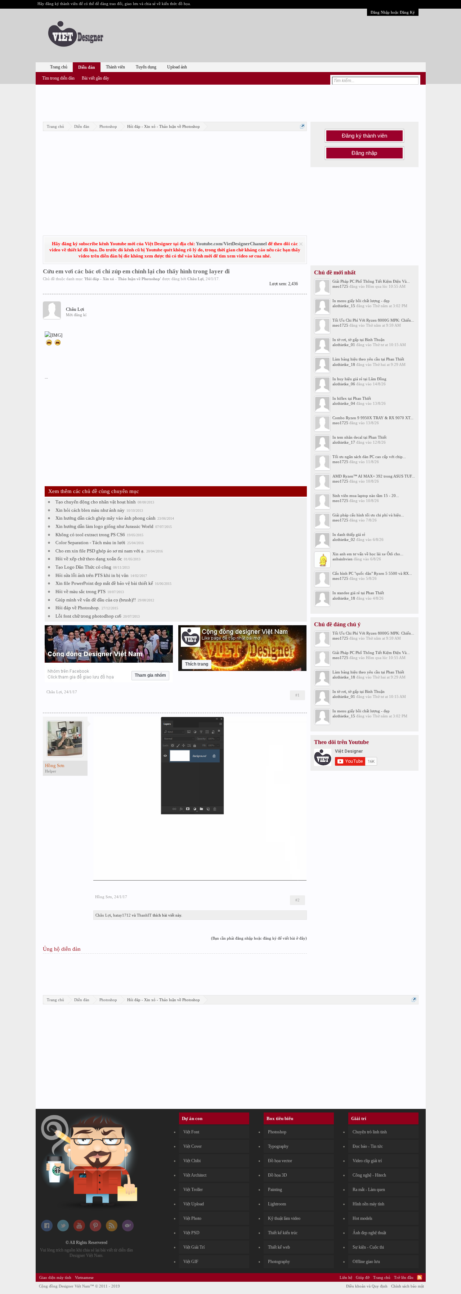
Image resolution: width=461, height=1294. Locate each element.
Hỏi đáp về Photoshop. (77, 607)
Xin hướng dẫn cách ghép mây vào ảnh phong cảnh (105, 518)
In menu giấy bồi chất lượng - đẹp (361, 301)
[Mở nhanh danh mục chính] (302, 126)
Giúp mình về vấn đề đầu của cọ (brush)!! (95, 600)
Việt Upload (193, 1203)
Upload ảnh (177, 67)
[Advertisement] (230, 102)
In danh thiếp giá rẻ (348, 534)
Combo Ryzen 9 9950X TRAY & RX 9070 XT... (372, 418)
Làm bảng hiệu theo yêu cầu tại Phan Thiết (368, 359)
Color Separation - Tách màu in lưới (90, 542)
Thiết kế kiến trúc (282, 1232)
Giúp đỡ (363, 1277)
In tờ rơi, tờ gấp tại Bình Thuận (358, 339)
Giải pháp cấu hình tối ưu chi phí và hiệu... (368, 515)
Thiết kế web (279, 1247)
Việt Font (191, 1131)
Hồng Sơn (103, 897)
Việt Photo (192, 1218)
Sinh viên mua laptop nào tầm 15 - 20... (365, 495)
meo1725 (340, 286)
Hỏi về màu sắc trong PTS (80, 591)
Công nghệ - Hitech (369, 1175)
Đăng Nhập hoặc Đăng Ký (393, 12)
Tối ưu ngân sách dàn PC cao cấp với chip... (369, 457)
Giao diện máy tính (55, 1277)
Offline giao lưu (366, 1261)
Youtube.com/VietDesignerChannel (231, 243)
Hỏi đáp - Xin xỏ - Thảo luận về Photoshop (122, 279)
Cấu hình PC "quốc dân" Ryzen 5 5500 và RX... (372, 573)
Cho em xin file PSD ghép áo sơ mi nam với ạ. (99, 551)
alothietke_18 (343, 364)
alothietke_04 (343, 403)
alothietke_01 (343, 344)
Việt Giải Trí (194, 1247)
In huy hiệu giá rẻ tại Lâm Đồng (359, 379)
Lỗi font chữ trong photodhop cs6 (88, 616)
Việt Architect (194, 1175)
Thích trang (196, 664)
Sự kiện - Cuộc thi (368, 1247)
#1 (297, 695)
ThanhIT (144, 915)
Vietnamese (84, 1277)
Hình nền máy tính (368, 1203)
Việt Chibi (192, 1160)
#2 (297, 900)
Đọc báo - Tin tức (368, 1146)
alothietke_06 (343, 384)
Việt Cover (192, 1146)
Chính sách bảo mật (407, 1286)
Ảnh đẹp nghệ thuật (369, 1232)
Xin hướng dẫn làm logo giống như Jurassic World (104, 526)
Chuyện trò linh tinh (370, 1131)
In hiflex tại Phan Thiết (351, 398)
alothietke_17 (343, 442)
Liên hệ (346, 1277)
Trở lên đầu (403, 1277)
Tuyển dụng (146, 67)
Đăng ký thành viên (364, 136)
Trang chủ (58, 67)
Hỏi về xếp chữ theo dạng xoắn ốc (88, 558)
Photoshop (277, 1131)
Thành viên (115, 67)
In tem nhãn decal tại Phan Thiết (359, 437)
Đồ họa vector (280, 1160)
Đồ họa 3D (277, 1175)
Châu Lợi (195, 279)
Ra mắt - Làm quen (369, 1189)
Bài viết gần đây (95, 78)
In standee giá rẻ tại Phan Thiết (358, 593)
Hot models (362, 1218)
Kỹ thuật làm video (284, 1218)
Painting (275, 1189)
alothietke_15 (343, 306)
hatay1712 (122, 915)
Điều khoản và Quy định (367, 1286)
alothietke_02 (343, 539)
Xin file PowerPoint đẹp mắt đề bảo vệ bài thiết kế (104, 583)
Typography (278, 1146)
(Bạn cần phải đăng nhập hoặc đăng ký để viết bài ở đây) (259, 938)
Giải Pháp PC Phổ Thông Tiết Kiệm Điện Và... (371, 281)
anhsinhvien (342, 559)
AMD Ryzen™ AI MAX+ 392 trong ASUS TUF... (373, 476)
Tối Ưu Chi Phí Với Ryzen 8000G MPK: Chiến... (373, 320)
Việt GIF (190, 1261)
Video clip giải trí (367, 1160)
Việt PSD (191, 1232)
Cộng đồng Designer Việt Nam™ (79, 1286)
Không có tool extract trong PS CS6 (90, 534)
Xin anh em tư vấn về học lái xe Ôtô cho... (367, 554)
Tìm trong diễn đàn (58, 78)
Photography (279, 1261)
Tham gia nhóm (150, 675)
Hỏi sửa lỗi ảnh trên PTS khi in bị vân (92, 575)
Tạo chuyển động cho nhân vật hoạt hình (95, 502)
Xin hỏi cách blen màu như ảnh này (90, 510)
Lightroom (277, 1203)
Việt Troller (193, 1189)
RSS (419, 1277)
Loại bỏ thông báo (301, 244)
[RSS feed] (111, 1230)
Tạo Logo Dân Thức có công (83, 567)
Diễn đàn (86, 67)
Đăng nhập (364, 153)
